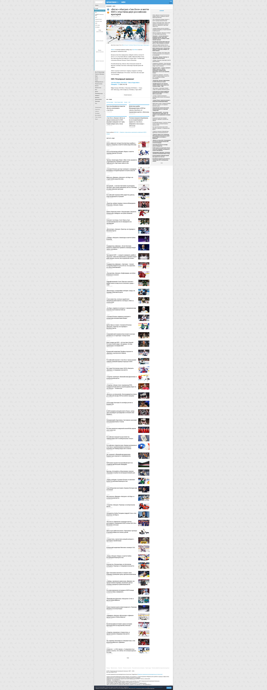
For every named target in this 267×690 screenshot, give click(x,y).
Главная (96, 5)
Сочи (103, 34)
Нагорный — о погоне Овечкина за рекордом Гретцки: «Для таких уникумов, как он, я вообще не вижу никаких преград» (161, 37)
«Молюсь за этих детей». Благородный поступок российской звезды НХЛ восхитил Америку (161, 141)
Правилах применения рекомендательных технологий (150, 674)
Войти (170, 3)
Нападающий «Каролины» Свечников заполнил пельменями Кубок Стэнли (161, 153)
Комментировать (128, 94)
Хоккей (96, 8)
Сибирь (103, 67)
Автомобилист (96, 54)
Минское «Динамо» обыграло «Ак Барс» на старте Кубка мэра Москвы (162, 33)
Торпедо (101, 38)
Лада (96, 34)
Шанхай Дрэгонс (103, 43)
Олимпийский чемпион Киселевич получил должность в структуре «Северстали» (161, 109)
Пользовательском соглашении (155, 687)
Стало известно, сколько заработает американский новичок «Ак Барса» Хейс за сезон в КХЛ (161, 92)
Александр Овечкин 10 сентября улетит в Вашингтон (160, 145)
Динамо (96, 43)
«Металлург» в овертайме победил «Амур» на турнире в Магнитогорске (161, 88)
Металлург (103, 54)
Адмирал (100, 63)
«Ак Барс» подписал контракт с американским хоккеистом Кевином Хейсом (161, 97)
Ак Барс (100, 54)
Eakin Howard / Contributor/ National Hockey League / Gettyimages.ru (136, 45)
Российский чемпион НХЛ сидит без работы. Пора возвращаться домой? (161, 42)
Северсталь (100, 47)
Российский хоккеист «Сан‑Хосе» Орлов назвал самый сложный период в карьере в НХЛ (162, 124)
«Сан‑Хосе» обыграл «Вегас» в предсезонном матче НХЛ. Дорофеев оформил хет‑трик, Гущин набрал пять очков (115, 121)
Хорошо (169, 687)
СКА (100, 34)
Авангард (96, 63)
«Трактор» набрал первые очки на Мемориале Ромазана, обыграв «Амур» (161, 45)
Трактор (101, 58)
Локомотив (96, 47)
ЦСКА (103, 47)
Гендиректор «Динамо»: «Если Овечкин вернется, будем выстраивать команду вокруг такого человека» (162, 65)
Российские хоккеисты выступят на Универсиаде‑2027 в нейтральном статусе (161, 160)
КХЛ (114, 6)
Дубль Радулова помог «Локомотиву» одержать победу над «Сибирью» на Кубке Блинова (161, 49)
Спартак (98, 38)
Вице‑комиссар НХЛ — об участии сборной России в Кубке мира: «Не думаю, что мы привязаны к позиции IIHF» (161, 114)
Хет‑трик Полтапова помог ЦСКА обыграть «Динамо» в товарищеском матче (161, 128)
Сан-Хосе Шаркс (109, 102)
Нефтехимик (98, 58)
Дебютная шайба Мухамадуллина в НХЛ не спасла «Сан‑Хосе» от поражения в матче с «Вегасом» (139, 109)
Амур (103, 63)
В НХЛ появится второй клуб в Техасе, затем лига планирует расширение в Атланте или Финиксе (161, 149)
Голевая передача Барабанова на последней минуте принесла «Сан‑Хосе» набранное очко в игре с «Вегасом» (138, 122)
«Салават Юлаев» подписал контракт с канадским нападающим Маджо (161, 101)
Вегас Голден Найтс (119, 102)
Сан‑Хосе (134, 49)
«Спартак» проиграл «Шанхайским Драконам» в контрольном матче (160, 132)
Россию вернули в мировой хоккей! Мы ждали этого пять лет (161, 156)
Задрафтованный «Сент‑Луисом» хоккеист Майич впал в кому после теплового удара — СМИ (161, 85)
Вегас (113, 49)
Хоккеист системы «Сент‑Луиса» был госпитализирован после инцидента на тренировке (161, 54)
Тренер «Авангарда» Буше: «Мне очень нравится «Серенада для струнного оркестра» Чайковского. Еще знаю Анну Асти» (161, 24)
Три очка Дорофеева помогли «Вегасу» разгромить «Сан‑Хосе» (115, 108)
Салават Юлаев (100, 67)
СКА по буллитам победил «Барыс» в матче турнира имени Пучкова (161, 20)
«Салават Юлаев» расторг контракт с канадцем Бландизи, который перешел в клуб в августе (162, 29)
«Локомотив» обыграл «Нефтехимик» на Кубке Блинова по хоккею (161, 81)
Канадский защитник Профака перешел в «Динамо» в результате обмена (160, 119)
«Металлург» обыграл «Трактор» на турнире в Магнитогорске (161, 57)
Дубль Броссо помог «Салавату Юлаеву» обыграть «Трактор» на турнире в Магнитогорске (162, 105)
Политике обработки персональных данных (138, 687)
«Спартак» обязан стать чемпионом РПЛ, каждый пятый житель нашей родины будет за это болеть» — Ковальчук (161, 136)
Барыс (96, 67)
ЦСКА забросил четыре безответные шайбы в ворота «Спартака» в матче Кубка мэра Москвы (161, 16)
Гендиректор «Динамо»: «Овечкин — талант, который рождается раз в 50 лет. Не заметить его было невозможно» (161, 76)
